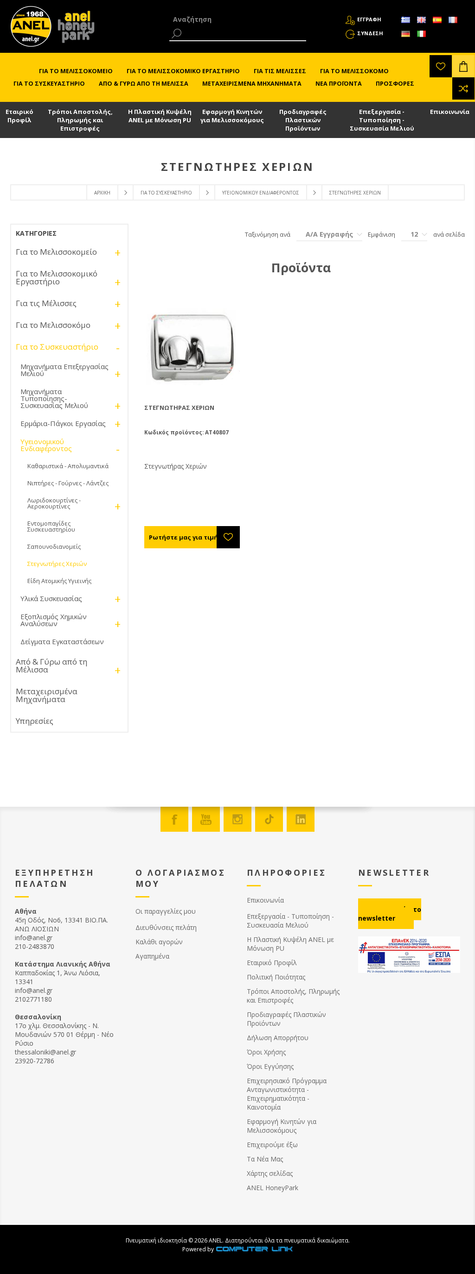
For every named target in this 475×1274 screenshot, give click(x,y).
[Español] (437, 20)
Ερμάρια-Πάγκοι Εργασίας (63, 423)
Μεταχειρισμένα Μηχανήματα (46, 695)
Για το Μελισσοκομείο (56, 251)
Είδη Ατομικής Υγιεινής (59, 581)
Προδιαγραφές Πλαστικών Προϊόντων (303, 119)
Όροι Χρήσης (266, 1052)
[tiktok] (269, 819)
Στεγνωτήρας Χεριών (179, 407)
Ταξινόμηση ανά (267, 234)
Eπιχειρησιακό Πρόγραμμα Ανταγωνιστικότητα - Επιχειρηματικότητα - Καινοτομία (287, 1093)
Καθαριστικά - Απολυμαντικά (68, 466)
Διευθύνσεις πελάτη (166, 927)
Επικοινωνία (449, 111)
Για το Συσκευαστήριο (166, 192)
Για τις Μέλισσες (46, 303)
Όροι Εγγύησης (270, 1066)
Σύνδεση (370, 33)
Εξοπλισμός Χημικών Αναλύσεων (53, 620)
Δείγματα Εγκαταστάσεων (62, 641)
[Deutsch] (405, 34)
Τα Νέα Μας (265, 1159)
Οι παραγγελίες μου (165, 911)
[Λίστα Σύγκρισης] (463, 88)
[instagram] (237, 819)
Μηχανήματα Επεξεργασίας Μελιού (64, 370)
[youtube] (206, 819)
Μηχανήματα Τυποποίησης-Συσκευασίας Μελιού (54, 398)
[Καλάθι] (463, 66)
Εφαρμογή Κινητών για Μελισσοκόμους (232, 115)
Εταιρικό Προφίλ (19, 115)
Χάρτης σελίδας (270, 1173)
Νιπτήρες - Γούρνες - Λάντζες (68, 483)
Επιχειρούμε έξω (272, 1144)
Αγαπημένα (152, 956)
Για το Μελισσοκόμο (53, 325)
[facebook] (174, 819)
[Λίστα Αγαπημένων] (441, 66)
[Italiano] (421, 34)
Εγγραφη (369, 19)
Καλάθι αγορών (159, 941)
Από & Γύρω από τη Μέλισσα (51, 665)
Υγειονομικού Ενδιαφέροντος (260, 192)
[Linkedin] (301, 819)
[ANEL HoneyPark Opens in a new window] (73, 28)
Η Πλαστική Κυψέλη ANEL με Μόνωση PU (160, 115)
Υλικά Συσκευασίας (51, 598)
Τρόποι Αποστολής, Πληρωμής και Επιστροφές (80, 119)
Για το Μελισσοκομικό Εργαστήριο (56, 277)
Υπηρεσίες (34, 720)
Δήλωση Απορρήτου (277, 1037)
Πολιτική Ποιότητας (276, 977)
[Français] (452, 20)
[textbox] (237, 19)
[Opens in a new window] (254, 1249)
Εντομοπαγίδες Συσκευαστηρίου (51, 526)
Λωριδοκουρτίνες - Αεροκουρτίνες (54, 503)
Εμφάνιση (381, 234)
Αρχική (102, 192)
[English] (421, 20)
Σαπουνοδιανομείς (54, 546)
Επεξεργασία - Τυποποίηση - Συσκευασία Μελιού (382, 119)
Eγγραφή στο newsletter (389, 914)
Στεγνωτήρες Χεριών (57, 563)
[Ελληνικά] (405, 20)
